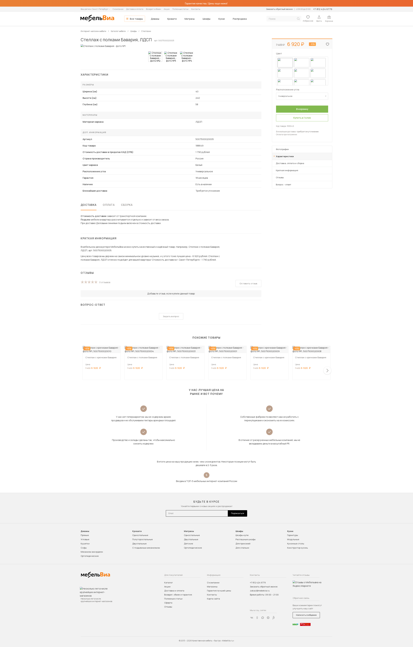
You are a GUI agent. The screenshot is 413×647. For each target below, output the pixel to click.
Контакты (195, 9)
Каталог (168, 582)
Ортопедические (90, 556)
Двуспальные (139, 543)
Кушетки (85, 543)
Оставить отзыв (248, 283)
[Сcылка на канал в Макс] (262, 617)
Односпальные (140, 535)
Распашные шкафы (246, 539)
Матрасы (190, 18)
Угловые (85, 539)
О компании (118, 9)
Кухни (221, 18)
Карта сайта (213, 598)
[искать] (298, 19)
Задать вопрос (171, 316)
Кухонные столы (295, 543)
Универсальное (285, 96)
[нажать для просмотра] (155, 56)
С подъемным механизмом (146, 547)
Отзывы (280, 177)
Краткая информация (287, 170)
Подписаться (237, 513)
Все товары (136, 18)
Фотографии (282, 149)
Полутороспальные (142, 539)
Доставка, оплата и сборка (290, 163)
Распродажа (240, 18)
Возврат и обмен (153, 9)
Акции (167, 9)
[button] (327, 370)
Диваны (155, 18)
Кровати (172, 18)
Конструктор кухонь (297, 547)
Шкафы (206, 18)
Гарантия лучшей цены (219, 590)
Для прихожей (243, 543)
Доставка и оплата (134, 9)
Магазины (212, 586)
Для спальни (242, 547)
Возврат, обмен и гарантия (178, 594)
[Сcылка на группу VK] (251, 617)
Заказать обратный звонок (279, 9)
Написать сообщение (306, 615)
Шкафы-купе (242, 535)
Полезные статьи (180, 9)
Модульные (293, 539)
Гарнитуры (292, 535)
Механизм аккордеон (92, 551)
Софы (84, 547)
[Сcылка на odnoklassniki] (257, 617)
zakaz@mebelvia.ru (260, 590)
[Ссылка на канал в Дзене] (268, 617)
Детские (188, 543)
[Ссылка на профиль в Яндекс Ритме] (273, 617)
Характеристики (285, 156)
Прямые (85, 535)
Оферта (168, 602)
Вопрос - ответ (283, 184)
